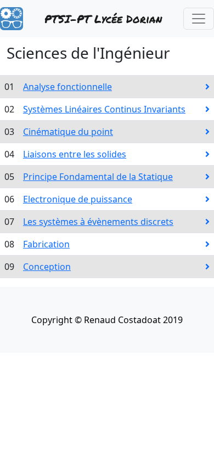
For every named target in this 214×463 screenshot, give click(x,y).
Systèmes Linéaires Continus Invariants (104, 109)
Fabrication (46, 244)
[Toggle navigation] (198, 19)
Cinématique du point (68, 132)
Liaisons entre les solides (74, 154)
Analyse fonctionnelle (67, 87)
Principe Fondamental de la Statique (98, 177)
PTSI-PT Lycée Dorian (103, 18)
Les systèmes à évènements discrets (98, 222)
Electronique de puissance (77, 199)
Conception (47, 267)
